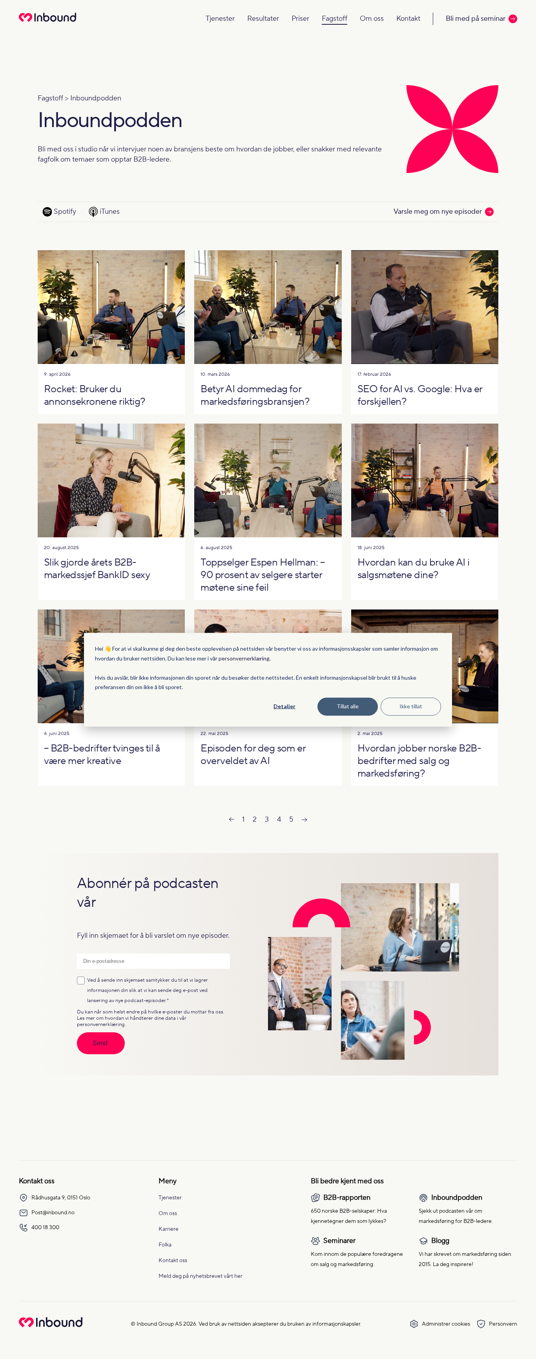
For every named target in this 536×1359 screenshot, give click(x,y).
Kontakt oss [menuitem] (173, 1260)
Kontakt (408, 18)
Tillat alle (348, 706)
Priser (300, 18)
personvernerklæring (244, 658)
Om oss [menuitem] (168, 1213)
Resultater (263, 18)
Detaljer (284, 706)
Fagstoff (334, 18)
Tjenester (220, 18)
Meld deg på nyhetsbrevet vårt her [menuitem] (200, 1276)
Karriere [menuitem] (169, 1229)
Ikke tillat (410, 706)
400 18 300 (45, 1227)
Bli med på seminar (475, 18)
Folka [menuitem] (165, 1244)
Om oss (372, 18)
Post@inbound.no (53, 1212)
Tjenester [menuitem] (170, 1197)
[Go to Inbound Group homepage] (50, 1325)
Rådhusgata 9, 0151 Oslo (60, 1197)
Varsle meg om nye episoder (438, 211)
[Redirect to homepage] (47, 22)
